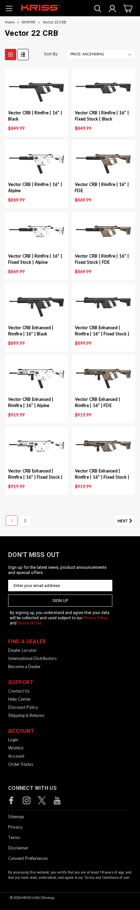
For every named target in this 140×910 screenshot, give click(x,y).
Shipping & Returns (26, 715)
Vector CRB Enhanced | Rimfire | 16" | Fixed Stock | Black (102, 331)
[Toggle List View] (23, 54)
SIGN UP (60, 600)
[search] (98, 9)
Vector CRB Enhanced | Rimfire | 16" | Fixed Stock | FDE (102, 474)
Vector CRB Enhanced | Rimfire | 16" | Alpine (30, 402)
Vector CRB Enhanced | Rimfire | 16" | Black (30, 330)
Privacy (15, 827)
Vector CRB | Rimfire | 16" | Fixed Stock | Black (102, 115)
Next (123, 520)
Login (13, 739)
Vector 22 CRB (54, 22)
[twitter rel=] (42, 800)
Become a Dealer (24, 666)
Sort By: (51, 53)
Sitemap (16, 816)
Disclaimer (18, 847)
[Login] (112, 9)
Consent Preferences (28, 858)
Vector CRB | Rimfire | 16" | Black (35, 115)
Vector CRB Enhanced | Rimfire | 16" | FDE (97, 402)
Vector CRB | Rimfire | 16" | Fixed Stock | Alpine (35, 259)
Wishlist (15, 747)
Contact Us (19, 690)
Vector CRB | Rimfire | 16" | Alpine (35, 187)
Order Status (20, 764)
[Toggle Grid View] (10, 54)
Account (16, 756)
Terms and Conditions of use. (107, 877)
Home (10, 22)
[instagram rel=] (26, 800)
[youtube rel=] (57, 800)
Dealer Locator (22, 650)
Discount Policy (23, 707)
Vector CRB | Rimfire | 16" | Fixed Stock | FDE (102, 259)
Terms (14, 837)
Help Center (19, 699)
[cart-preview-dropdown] (127, 8)
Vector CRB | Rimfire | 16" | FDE (102, 187)
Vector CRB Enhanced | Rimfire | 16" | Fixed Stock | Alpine (35, 474)
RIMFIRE (28, 22)
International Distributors (32, 658)
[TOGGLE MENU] (9, 9)
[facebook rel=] (11, 800)
